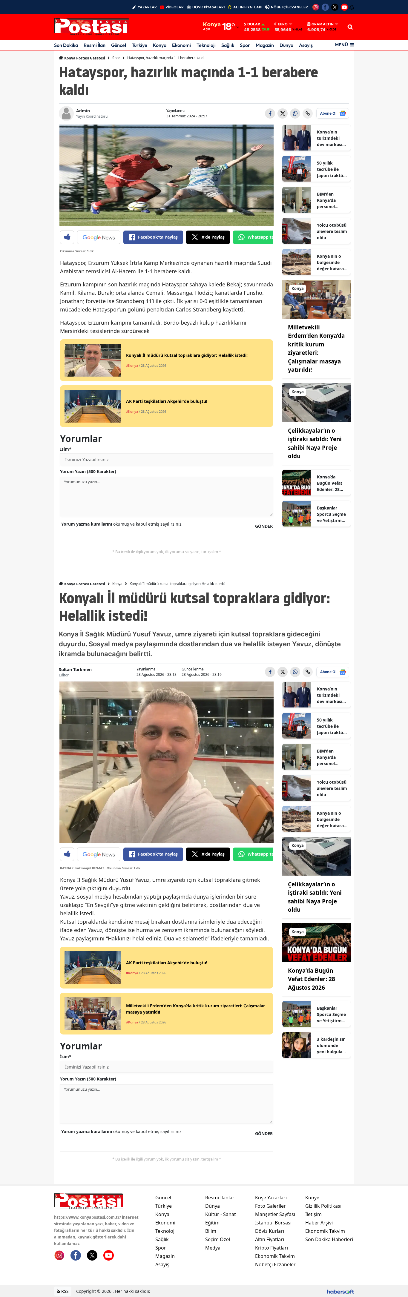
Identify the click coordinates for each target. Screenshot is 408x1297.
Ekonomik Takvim (275, 1256)
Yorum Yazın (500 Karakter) (88, 471)
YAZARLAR (147, 7)
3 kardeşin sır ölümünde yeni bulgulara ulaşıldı (331, 1045)
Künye (312, 1197)
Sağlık (227, 45)
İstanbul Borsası (273, 1222)
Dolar (253, 24)
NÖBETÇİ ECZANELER (289, 7)
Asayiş (306, 45)
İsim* (65, 449)
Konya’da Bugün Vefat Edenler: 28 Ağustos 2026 (331, 483)
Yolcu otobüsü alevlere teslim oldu (332, 231)
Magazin (265, 45)
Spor (245, 45)
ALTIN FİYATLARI (247, 7)
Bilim (210, 1231)
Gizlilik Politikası (323, 1206)
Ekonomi (181, 45)
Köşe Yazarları (271, 1197)
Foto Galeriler (270, 1206)
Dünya (286, 45)
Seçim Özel (217, 1239)
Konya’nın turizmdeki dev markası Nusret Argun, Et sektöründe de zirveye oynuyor (331, 138)
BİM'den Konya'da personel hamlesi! (326, 200)
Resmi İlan (94, 45)
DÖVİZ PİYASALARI (208, 7)
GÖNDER (264, 526)
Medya (212, 1247)
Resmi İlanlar (219, 1197)
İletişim (313, 1214)
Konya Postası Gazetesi (84, 58)
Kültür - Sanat (220, 1214)
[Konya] (316, 298)
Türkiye (139, 45)
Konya (159, 45)
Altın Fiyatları (269, 1239)
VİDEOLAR (174, 7)
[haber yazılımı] (340, 1291)
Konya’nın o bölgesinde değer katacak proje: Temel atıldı (331, 262)
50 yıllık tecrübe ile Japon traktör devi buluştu (331, 169)
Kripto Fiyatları (271, 1247)
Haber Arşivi (319, 1222)
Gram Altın (323, 24)
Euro (283, 24)
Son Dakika (66, 45)
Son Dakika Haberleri (329, 1239)
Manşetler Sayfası (275, 1214)
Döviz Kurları (269, 1231)
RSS (64, 1291)
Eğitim (212, 1222)
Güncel (118, 45)
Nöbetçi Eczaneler (275, 1264)
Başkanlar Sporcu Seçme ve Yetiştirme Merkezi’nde (331, 514)
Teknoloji (206, 45)
